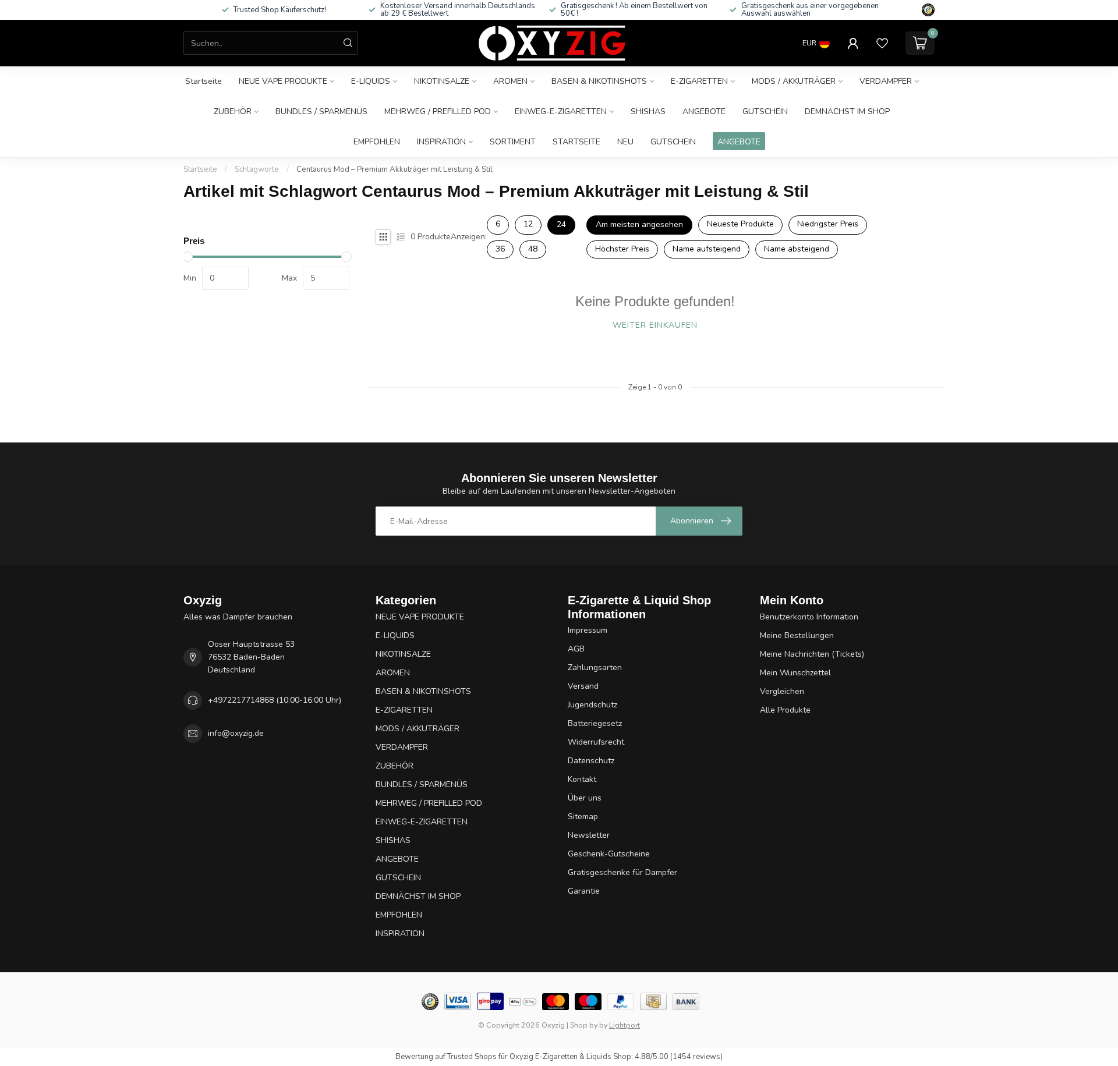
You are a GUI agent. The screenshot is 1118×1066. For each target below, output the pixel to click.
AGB (576, 648)
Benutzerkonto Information (809, 616)
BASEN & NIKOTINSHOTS (599, 81)
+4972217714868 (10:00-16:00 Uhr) (274, 700)
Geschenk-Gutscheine (609, 853)
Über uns (585, 797)
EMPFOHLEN (376, 141)
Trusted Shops (472, 1056)
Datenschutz (591, 760)
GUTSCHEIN (765, 111)
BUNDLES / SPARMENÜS (321, 111)
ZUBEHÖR (233, 111)
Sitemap (583, 816)
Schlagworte (257, 169)
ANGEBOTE (704, 111)
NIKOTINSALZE (441, 81)
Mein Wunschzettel (795, 672)
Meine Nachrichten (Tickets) (812, 654)
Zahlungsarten (595, 667)
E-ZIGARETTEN (699, 81)
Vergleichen (782, 691)
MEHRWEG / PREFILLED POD (437, 111)
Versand (583, 686)
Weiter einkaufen (655, 325)
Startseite (203, 81)
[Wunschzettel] (882, 43)
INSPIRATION (441, 141)
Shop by (583, 1025)
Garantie (584, 891)
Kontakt (582, 779)
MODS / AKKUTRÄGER (794, 81)
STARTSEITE (576, 141)
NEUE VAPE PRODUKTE (283, 81)
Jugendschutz (592, 704)
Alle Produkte (785, 710)
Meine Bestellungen (797, 635)
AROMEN (510, 81)
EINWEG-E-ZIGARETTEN (561, 111)
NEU (625, 141)
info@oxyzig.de (236, 733)
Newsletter (589, 835)
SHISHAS (648, 111)
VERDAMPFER (885, 81)
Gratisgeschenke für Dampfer (622, 872)
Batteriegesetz (595, 723)
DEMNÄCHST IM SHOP (847, 111)
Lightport (624, 1025)
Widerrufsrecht (596, 742)
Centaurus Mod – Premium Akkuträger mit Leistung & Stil (394, 169)
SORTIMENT (513, 141)
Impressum (587, 630)
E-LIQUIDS (370, 81)
